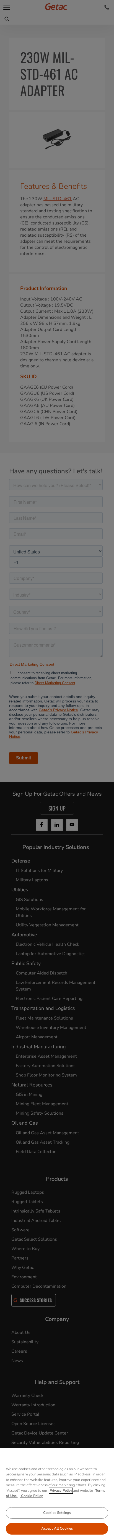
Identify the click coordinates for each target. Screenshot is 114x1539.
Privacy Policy (61, 1490)
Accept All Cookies (57, 1528)
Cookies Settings (57, 1512)
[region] (57, 1493)
